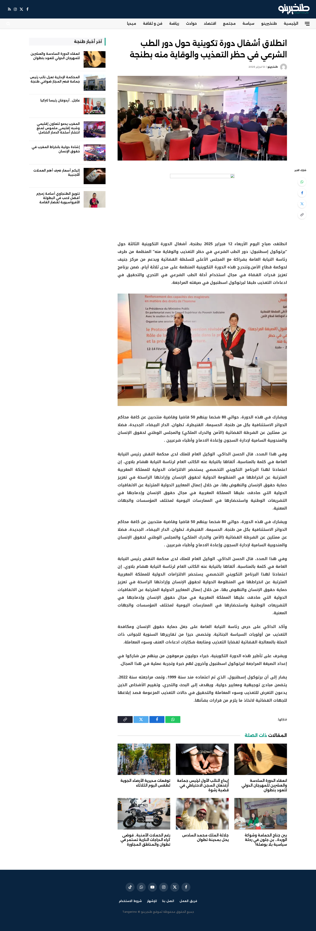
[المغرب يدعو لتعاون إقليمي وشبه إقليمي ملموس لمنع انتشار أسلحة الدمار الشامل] (95, 129)
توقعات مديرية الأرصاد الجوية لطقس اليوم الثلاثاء (145, 783)
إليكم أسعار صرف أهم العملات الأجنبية (56, 172)
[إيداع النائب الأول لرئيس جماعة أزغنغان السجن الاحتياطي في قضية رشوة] (202, 759)
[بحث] (8, 24)
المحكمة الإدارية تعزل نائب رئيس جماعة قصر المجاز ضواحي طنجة (55, 79)
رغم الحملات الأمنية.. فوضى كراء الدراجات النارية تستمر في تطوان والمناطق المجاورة (145, 840)
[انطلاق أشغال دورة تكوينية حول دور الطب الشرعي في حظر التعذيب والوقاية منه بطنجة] (202, 118)
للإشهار (152, 901)
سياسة (248, 23)
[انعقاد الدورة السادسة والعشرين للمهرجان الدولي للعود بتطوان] (260, 759)
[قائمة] (307, 24)
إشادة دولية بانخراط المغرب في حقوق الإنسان (56, 149)
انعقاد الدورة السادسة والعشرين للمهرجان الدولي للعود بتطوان (264, 785)
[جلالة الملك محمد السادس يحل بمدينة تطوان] (202, 813)
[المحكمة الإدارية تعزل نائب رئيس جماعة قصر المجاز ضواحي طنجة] (95, 83)
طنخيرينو (269, 23)
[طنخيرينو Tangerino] (293, 9)
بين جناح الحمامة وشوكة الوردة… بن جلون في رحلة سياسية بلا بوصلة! (266, 840)
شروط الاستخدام (130, 901)
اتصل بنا (168, 901)
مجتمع (229, 23)
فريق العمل (188, 901)
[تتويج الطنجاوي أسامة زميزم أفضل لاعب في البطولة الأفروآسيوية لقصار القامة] (95, 199)
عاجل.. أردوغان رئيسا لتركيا (60, 100)
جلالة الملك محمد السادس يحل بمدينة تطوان (205, 837)
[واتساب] (302, 182)
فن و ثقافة (152, 23)
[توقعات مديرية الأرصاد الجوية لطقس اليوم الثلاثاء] (144, 759)
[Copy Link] (302, 214)
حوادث (191, 23)
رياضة (174, 23)
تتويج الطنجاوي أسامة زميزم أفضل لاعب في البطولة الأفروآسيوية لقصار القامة (58, 198)
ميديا (131, 23)
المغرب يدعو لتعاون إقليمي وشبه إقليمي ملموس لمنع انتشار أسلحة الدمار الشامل (58, 128)
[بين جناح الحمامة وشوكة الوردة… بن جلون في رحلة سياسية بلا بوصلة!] (260, 813)
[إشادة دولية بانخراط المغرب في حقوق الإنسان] (95, 152)
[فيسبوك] (302, 192)
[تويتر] (302, 203)
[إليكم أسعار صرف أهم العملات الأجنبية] (95, 176)
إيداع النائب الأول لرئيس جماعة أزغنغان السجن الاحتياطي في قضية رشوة (203, 785)
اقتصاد (210, 23)
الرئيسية (291, 23)
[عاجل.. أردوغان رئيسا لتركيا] (95, 106)
